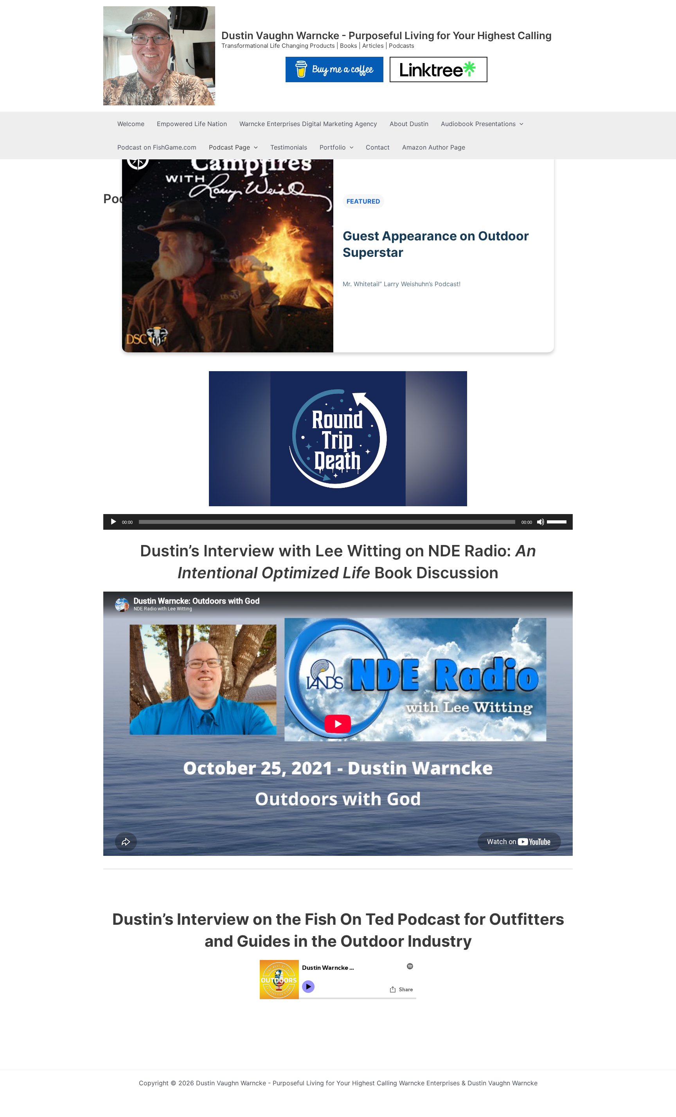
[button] (519, 123)
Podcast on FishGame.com (156, 147)
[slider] (558, 521)
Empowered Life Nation (192, 124)
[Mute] (541, 522)
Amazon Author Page (433, 147)
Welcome (130, 124)
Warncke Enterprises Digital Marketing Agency (308, 124)
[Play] (113, 522)
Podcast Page (229, 147)
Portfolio (333, 147)
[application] (338, 522)
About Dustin (409, 124)
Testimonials (288, 147)
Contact (378, 147)
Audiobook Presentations (478, 124)
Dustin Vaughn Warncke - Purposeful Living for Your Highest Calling (386, 35)
